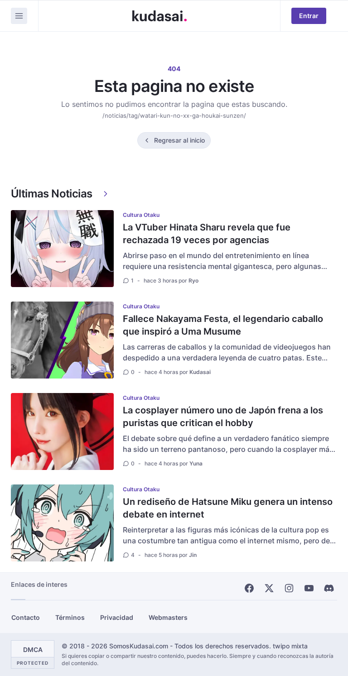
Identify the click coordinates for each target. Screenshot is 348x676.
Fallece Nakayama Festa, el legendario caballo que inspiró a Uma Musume (223, 325)
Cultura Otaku (141, 214)
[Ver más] (105, 194)
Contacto (25, 617)
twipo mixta (290, 646)
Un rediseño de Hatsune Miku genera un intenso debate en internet (228, 508)
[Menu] (19, 16)
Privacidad (116, 617)
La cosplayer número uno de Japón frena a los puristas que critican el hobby (223, 416)
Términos (70, 617)
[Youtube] (309, 588)
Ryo (193, 280)
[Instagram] (289, 588)
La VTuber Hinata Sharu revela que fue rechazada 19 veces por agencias (206, 233)
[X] (269, 588)
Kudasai (200, 372)
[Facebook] (249, 588)
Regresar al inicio (179, 140)
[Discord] (329, 588)
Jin (193, 554)
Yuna (196, 463)
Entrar (309, 15)
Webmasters (168, 617)
